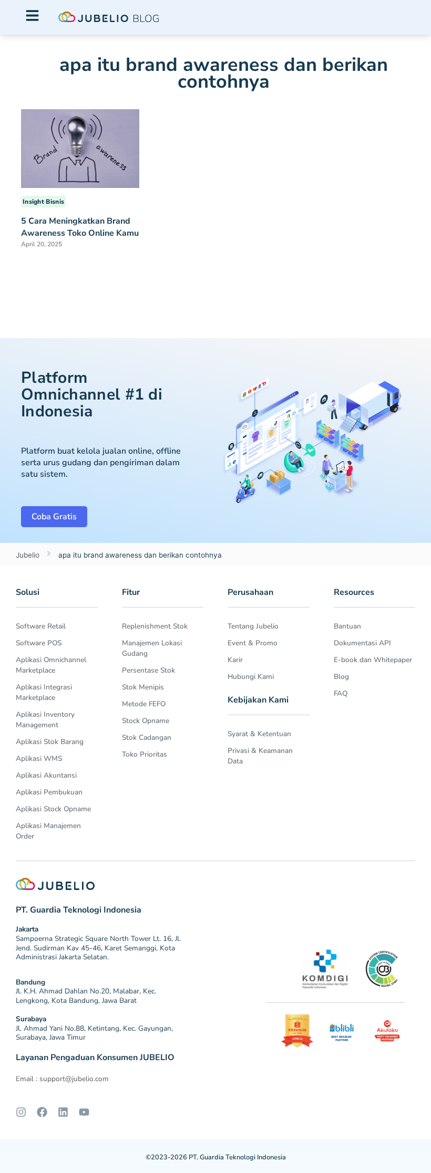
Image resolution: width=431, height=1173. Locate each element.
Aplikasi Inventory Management (45, 719)
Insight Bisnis (43, 201)
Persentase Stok (148, 670)
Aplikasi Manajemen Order (48, 831)
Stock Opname (145, 721)
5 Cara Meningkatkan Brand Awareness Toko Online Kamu (80, 227)
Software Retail (41, 626)
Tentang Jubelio (253, 626)
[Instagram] (21, 1112)
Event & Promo (253, 643)
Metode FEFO (144, 704)
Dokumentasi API (362, 643)
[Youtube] (84, 1112)
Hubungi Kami (251, 677)
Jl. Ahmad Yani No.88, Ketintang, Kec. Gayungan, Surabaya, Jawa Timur (94, 1033)
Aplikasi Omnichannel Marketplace (51, 665)
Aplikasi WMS (39, 758)
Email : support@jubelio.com (62, 1079)
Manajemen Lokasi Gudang (152, 648)
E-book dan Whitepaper (373, 660)
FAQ (340, 693)
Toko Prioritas (144, 754)
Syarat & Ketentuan (259, 734)
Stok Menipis (143, 687)
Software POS (38, 643)
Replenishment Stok (155, 626)
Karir (235, 660)
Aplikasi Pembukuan (49, 792)
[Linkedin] (63, 1112)
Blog (341, 677)
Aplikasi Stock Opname (53, 809)
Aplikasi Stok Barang (50, 742)
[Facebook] (42, 1112)
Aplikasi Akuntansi (46, 775)
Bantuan (347, 626)
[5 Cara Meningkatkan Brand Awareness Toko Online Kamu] (80, 148)
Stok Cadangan (146, 737)
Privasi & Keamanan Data (260, 756)
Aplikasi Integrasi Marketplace (44, 692)
